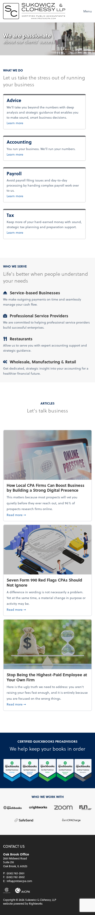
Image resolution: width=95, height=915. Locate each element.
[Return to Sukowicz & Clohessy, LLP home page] (34, 11)
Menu (87, 11)
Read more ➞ (47, 514)
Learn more (25, 122)
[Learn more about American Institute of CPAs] (22, 890)
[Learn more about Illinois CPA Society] (6, 890)
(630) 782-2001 (15, 873)
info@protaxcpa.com (19, 881)
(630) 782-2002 (15, 877)
